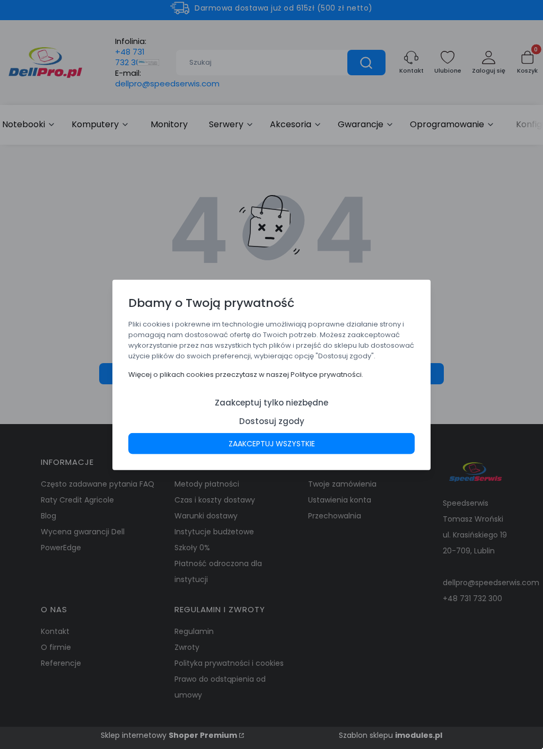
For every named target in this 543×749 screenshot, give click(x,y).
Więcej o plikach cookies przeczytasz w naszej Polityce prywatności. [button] (245, 374)
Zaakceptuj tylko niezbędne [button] (271, 402)
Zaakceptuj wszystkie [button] (272, 443)
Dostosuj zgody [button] (271, 420)
